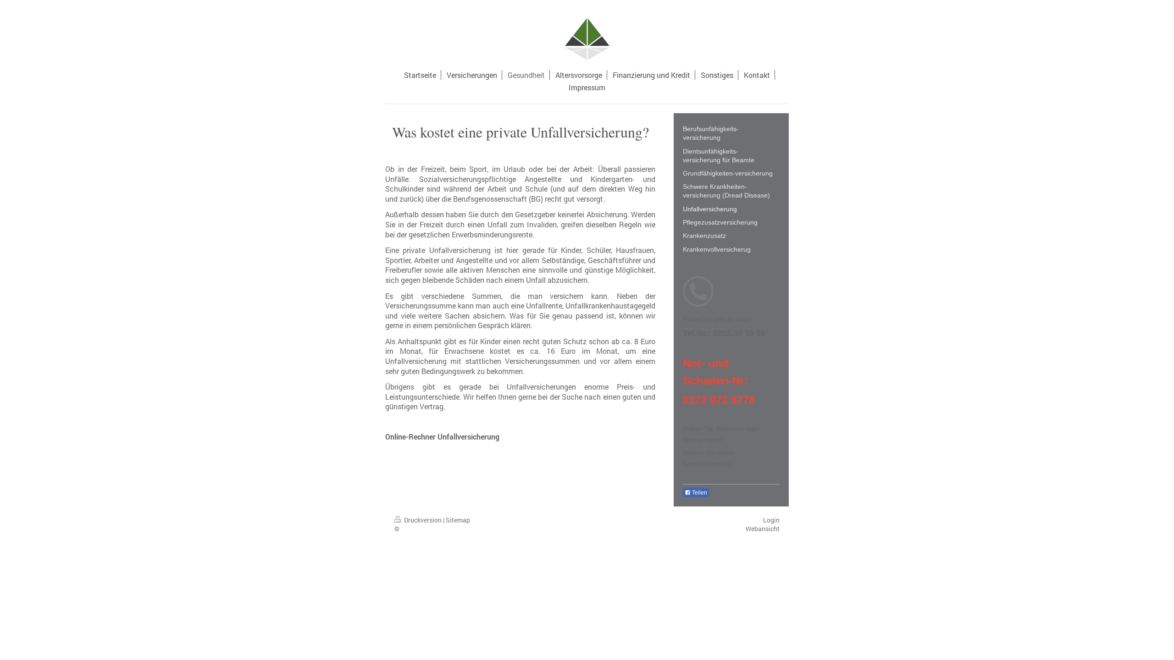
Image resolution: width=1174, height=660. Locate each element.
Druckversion (423, 520)
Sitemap (458, 520)
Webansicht (763, 528)
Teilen (699, 493)
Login (771, 520)
